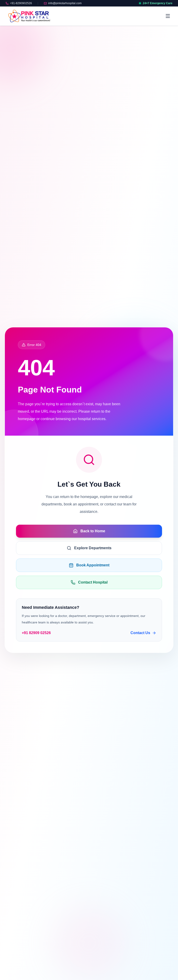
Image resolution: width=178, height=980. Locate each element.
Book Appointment (92, 565)
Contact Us (140, 633)
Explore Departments (92, 548)
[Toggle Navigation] (167, 16)
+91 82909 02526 (36, 633)
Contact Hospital (93, 582)
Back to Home (92, 531)
